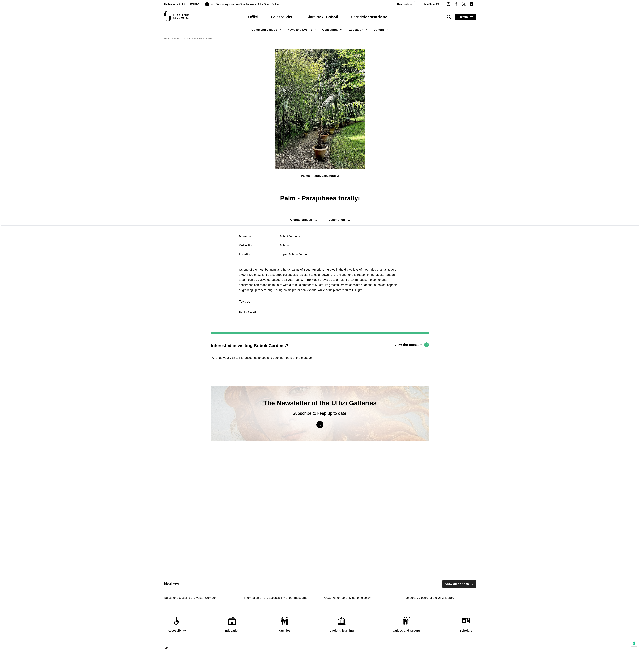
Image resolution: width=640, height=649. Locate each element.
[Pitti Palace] (282, 16)
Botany (284, 245)
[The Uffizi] (250, 16)
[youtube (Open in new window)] (472, 4)
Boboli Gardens (290, 236)
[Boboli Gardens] (322, 16)
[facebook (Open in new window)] (456, 4)
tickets (463, 16)
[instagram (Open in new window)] (448, 4)
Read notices (404, 4)
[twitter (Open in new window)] (464, 4)
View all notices (457, 584)
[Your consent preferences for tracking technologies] (634, 643)
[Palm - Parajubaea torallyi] (176, 16)
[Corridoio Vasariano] (369, 16)
